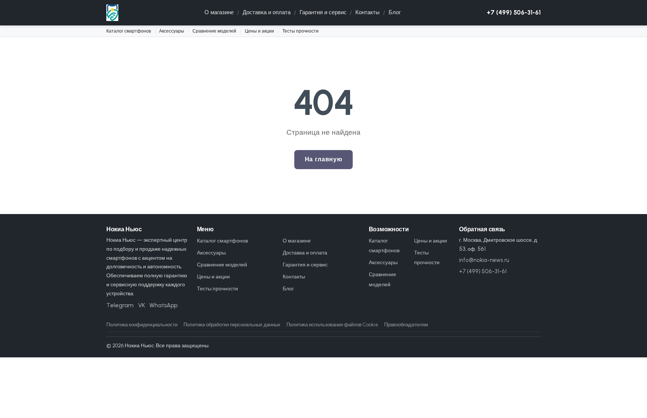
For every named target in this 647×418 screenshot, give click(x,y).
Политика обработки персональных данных (231, 324)
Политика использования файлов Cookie (332, 324)
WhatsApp (163, 305)
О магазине (219, 12)
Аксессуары (171, 31)
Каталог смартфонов (128, 31)
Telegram (120, 305)
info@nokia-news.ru (484, 260)
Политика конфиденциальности (141, 324)
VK (141, 305)
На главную (323, 159)
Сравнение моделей (214, 31)
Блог (395, 12)
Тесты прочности (300, 31)
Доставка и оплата (267, 12)
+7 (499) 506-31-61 (514, 12)
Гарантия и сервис (323, 12)
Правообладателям (406, 324)
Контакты (367, 12)
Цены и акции (259, 31)
